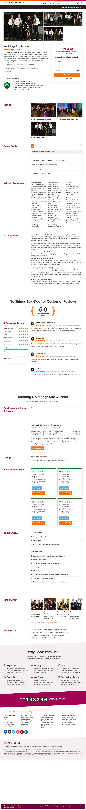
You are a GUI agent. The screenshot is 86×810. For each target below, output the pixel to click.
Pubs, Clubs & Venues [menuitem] (47, 726)
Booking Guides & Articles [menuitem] (69, 719)
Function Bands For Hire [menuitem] (27, 717)
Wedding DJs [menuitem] (24, 724)
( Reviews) (13, 50)
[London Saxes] (37, 604)
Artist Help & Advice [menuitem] (67, 722)
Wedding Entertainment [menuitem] (47, 717)
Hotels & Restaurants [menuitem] (46, 727)
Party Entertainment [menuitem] (46, 721)
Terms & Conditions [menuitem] (9, 724)
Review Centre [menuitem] (7, 721)
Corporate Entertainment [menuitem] (47, 719)
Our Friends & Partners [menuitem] (68, 724)
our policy (18, 807)
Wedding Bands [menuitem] (25, 719)
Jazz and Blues (34, 68)
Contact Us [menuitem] (6, 717)
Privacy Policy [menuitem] (7, 726)
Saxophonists (23, 68)
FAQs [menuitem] (5, 719)
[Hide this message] (81, 806)
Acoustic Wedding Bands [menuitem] (27, 721)
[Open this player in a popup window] (80, 146)
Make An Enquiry (38, 493)
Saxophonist (19, 64)
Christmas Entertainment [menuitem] (47, 722)
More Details (37, 488)
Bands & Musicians (10, 68)
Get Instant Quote (37, 448)
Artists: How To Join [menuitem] (67, 721)
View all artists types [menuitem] (26, 726)
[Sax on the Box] (63, 604)
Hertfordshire (30, 64)
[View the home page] (14, 3)
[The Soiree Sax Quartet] (50, 604)
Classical (8, 71)
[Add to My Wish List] (80, 14)
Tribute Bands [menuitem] (25, 722)
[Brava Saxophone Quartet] (76, 604)
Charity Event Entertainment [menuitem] (48, 724)
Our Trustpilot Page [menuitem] (9, 722)
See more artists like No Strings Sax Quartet (44, 623)
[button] (56, 537)
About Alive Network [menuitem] (67, 717)
